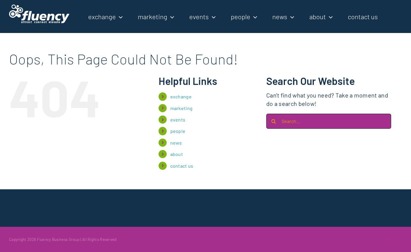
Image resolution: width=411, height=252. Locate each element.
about (176, 154)
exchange (181, 96)
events (178, 119)
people (178, 131)
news (176, 143)
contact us (181, 166)
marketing (181, 108)
